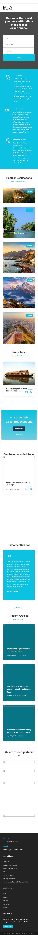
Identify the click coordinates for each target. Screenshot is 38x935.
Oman (5, 897)
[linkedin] (6, 1)
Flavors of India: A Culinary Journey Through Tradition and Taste (19, 689)
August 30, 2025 (11, 655)
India (5, 894)
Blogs (5, 872)
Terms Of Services (9, 875)
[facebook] (3, 1)
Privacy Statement (9, 879)
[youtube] (9, 1)
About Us (6, 862)
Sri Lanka (6, 904)
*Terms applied (19, 434)
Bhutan (5, 901)
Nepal (5, 907)
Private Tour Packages (10, 865)
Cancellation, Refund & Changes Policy (15, 882)
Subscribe (8, 926)
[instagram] (12, 1)
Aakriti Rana (22, 655)
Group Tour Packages (10, 868)
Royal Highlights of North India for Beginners (16, 390)
